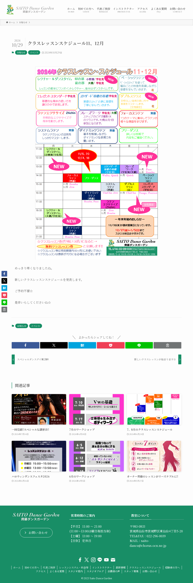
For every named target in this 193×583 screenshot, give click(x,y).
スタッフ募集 (131, 571)
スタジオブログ (95, 571)
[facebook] (80, 560)
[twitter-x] (86, 560)
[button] (25, 345)
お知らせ (21, 52)
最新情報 (121, 567)
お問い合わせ (149, 571)
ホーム (17, 567)
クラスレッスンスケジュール (145, 567)
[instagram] (93, 560)
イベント (34, 52)
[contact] (113, 560)
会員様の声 (114, 571)
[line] (100, 560)
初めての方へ (32, 567)
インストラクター (102, 567)
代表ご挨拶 (49, 567)
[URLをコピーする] (167, 345)
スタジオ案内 (75, 571)
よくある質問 (57, 571)
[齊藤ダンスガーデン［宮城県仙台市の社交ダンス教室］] (32, 9)
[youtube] (106, 560)
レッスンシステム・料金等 (73, 567)
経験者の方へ (172, 567)
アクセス (41, 571)
